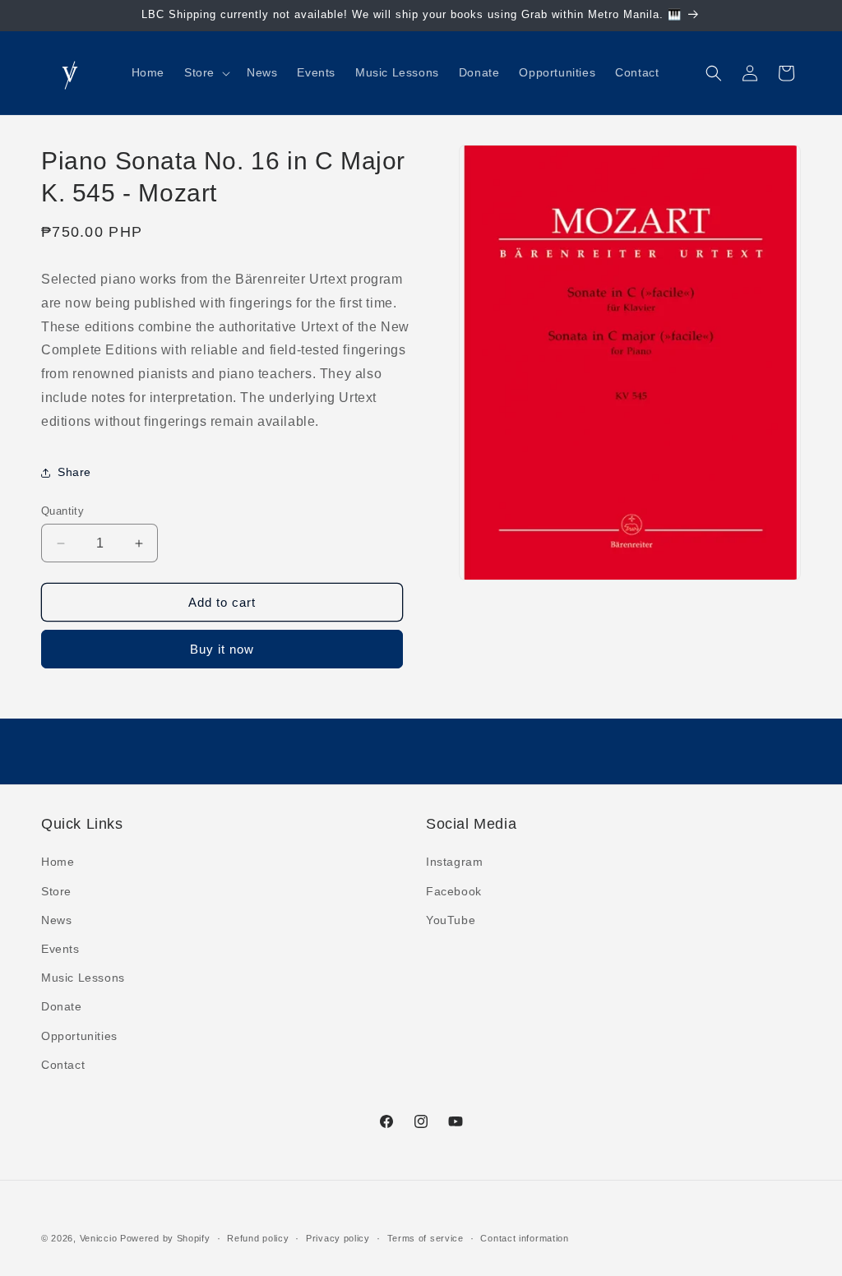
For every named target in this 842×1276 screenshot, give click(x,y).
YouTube (450, 920)
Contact (63, 1064)
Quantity (62, 511)
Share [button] (74, 471)
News (56, 920)
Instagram (454, 861)
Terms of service (425, 1238)
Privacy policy (338, 1238)
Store (56, 891)
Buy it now (222, 649)
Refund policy (258, 1238)
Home (57, 861)
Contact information (524, 1238)
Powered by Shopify (165, 1238)
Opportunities (79, 1036)
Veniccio (99, 1238)
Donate (61, 1006)
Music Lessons (83, 977)
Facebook (454, 891)
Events (60, 948)
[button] (205, 72)
